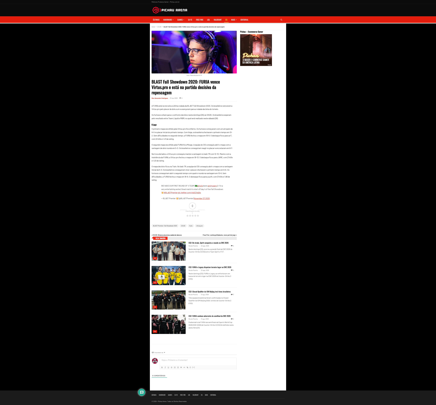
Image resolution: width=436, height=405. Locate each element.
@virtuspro (212, 186)
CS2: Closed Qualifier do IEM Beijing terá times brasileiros (210, 291)
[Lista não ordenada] (178, 367)
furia (190, 226)
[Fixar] (171, 367)
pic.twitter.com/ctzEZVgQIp (189, 192)
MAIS (233, 19)
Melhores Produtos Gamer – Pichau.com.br (166, 2)
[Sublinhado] (168, 367)
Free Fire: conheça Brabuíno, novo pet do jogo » (220, 235)
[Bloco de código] (184, 367)
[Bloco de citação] (181, 367)
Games (180, 19)
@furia (200, 186)
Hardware (167, 19)
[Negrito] (162, 367)
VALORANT (218, 19)
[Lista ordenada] (174, 367)
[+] (193, 367)
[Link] (187, 367)
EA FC (190, 19)
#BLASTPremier (171, 192)
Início (153, 27)
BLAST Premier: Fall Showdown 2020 (165, 226)
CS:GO (159, 27)
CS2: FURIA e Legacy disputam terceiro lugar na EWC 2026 (210, 267)
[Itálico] (165, 367)
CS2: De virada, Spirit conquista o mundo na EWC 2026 (209, 242)
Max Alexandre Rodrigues (160, 98)
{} (190, 367)
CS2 (155, 258)
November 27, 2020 (202, 198)
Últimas (156, 19)
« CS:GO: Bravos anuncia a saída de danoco (167, 235)
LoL (208, 19)
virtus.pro (199, 226)
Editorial (244, 19)
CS (226, 19)
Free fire (199, 19)
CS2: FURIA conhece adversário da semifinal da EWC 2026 (210, 316)
